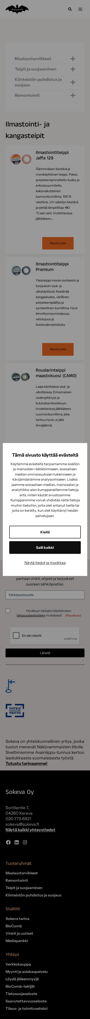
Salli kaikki (45, 547)
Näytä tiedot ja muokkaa (45, 562)
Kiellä (45, 532)
